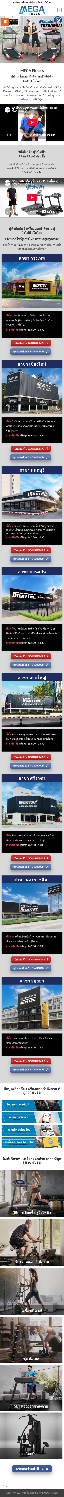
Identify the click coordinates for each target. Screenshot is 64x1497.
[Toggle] (3, 1486)
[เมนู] (4, 10)
